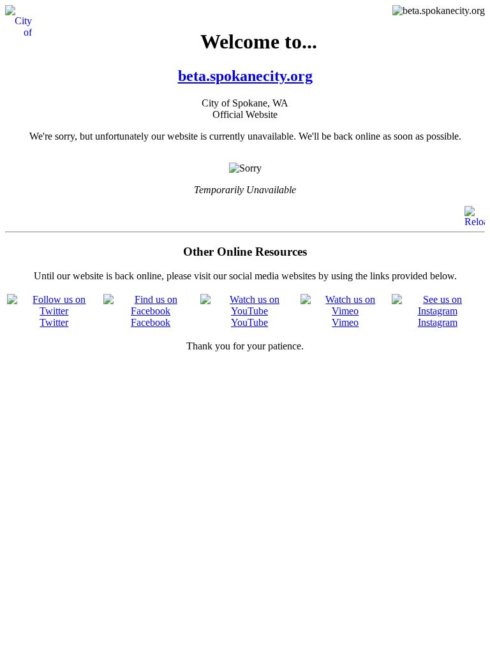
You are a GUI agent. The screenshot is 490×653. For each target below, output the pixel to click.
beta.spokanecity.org (245, 76)
